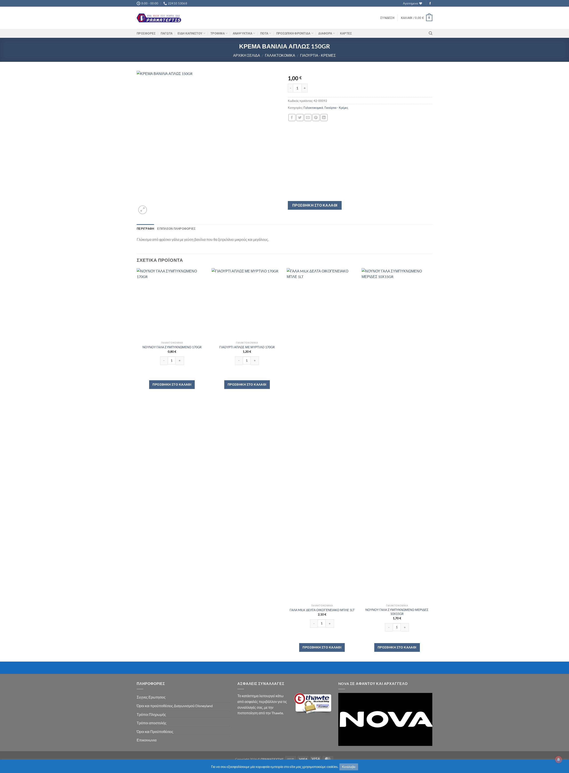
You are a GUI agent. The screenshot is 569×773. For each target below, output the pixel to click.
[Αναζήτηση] (430, 33)
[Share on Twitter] (300, 117)
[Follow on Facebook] (430, 3)
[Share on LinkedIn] (324, 117)
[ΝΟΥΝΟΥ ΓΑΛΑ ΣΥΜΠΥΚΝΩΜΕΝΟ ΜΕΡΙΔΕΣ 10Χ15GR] (397, 435)
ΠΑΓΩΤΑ (167, 33)
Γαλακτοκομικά (280, 55)
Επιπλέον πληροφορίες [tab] (176, 228)
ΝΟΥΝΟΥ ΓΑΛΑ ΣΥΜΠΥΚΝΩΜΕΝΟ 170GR (172, 347)
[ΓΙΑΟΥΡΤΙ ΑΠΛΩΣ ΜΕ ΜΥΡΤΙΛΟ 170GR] (247, 303)
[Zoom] (142, 209)
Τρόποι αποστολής (151, 723)
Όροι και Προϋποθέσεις (155, 731)
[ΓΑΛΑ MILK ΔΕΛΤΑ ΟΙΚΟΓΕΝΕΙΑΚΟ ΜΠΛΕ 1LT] (322, 435)
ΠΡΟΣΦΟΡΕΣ (146, 33)
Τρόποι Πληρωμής (151, 714)
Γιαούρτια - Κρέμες (318, 55)
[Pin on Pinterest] (316, 117)
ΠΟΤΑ (264, 33)
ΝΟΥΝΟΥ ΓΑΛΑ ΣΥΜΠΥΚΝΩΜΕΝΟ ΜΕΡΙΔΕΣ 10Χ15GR (397, 612)
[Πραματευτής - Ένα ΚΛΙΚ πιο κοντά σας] (159, 18)
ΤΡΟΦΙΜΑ (217, 33)
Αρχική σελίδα (246, 55)
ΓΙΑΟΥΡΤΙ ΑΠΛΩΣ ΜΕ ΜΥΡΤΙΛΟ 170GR (247, 347)
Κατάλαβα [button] (348, 767)
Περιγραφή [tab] (145, 228)
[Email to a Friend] (308, 117)
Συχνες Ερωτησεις (151, 697)
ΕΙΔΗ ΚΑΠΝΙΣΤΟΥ (190, 33)
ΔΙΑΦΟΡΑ (325, 33)
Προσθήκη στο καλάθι (314, 205)
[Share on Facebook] (292, 117)
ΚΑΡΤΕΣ (346, 33)
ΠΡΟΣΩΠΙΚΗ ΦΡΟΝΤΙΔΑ (293, 33)
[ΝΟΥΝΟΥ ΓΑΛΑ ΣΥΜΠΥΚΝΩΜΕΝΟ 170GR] (172, 303)
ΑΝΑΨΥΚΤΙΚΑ (242, 33)
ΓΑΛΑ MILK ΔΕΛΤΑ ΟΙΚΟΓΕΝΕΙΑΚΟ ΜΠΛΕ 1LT (322, 610)
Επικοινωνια (146, 740)
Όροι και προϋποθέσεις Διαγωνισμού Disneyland (175, 706)
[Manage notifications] (558, 759)
